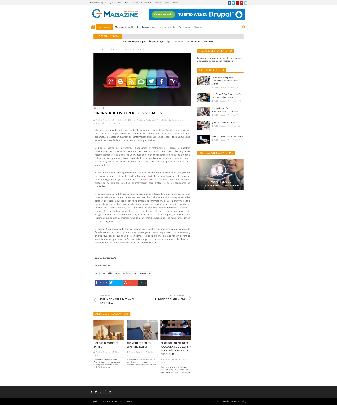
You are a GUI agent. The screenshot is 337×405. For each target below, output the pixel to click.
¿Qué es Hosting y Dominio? (224, 122)
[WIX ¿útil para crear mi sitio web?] (203, 139)
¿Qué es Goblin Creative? (119, 3)
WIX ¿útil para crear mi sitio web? (227, 136)
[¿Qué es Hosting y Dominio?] (203, 125)
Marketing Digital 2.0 (124, 27)
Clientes (135, 3)
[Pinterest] (241, 3)
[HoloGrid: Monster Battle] (108, 330)
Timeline (167, 3)
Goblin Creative (103, 120)
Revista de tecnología (156, 120)
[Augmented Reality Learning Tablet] (142, 330)
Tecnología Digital (167, 27)
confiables (148, 179)
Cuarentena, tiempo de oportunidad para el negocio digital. (132, 41)
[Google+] (237, 3)
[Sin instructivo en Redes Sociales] (142, 105)
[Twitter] (233, 3)
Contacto (157, 3)
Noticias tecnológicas (98, 3)
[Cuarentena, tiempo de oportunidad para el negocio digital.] (203, 80)
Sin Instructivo (145, 273)
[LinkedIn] (245, 3)
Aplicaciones (184, 27)
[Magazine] (115, 14)
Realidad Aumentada (146, 27)
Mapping (198, 27)
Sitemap (176, 3)
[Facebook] (229, 3)
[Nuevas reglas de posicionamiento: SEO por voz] (203, 111)
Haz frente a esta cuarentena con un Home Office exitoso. (198, 41)
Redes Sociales (104, 27)
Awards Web (146, 3)
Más (142, 283)
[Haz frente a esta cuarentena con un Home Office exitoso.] (203, 97)
